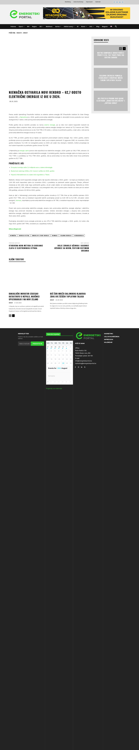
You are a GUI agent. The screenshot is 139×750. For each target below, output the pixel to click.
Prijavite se (37, 343)
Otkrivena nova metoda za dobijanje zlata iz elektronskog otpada (26, 246)
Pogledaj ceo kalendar (54, 388)
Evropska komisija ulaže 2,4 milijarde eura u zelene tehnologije (31, 167)
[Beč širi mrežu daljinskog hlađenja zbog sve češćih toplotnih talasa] (69, 277)
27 (48, 347)
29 (55, 347)
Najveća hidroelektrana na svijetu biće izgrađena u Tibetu (30, 174)
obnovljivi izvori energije (40, 235)
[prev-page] (10, 315)
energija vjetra (24, 235)
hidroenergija (79, 235)
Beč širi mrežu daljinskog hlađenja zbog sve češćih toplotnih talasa (68, 295)
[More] (69, 106)
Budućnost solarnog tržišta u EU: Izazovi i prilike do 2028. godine (32, 171)
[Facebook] (114, 2)
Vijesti (19, 33)
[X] (122, 2)
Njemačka (13, 235)
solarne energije (49, 125)
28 (51, 347)
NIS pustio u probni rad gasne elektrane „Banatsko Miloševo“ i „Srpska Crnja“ (111, 100)
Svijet (25, 33)
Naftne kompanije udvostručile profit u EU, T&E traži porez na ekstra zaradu (110, 55)
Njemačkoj (23, 117)
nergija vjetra (24, 150)
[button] (115, 26)
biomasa (18, 200)
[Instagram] (117, 2)
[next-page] (13, 315)
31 (63, 347)
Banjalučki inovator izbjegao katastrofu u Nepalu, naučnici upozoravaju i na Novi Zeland (24, 296)
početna (12, 33)
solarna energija (65, 235)
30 (59, 347)
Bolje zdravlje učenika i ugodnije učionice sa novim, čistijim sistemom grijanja (71, 248)
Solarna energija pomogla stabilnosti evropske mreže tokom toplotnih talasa (111, 77)
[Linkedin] (120, 2)
